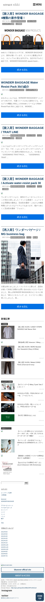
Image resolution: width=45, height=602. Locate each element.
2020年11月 (4, 547)
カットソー (4, 510)
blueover (3, 499)
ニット (3, 514)
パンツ (3, 516)
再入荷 (35, 237)
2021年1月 (4, 543)
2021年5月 (4, 534)
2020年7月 (4, 556)
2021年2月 (4, 540)
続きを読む (22, 69)
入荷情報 (19, 24)
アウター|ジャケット (7, 505)
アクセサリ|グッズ (6, 507)
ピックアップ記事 (8, 24)
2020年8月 (4, 554)
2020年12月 (4, 545)
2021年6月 (4, 532)
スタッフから (32, 21)
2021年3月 (4, 538)
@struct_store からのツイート (10, 598)
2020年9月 (4, 551)
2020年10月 (4, 549)
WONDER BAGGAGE (18, 21)
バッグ (39, 135)
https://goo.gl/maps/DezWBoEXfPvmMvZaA (24, 588)
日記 (2, 523)
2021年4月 (4, 536)
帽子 (2, 518)
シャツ (3, 512)
